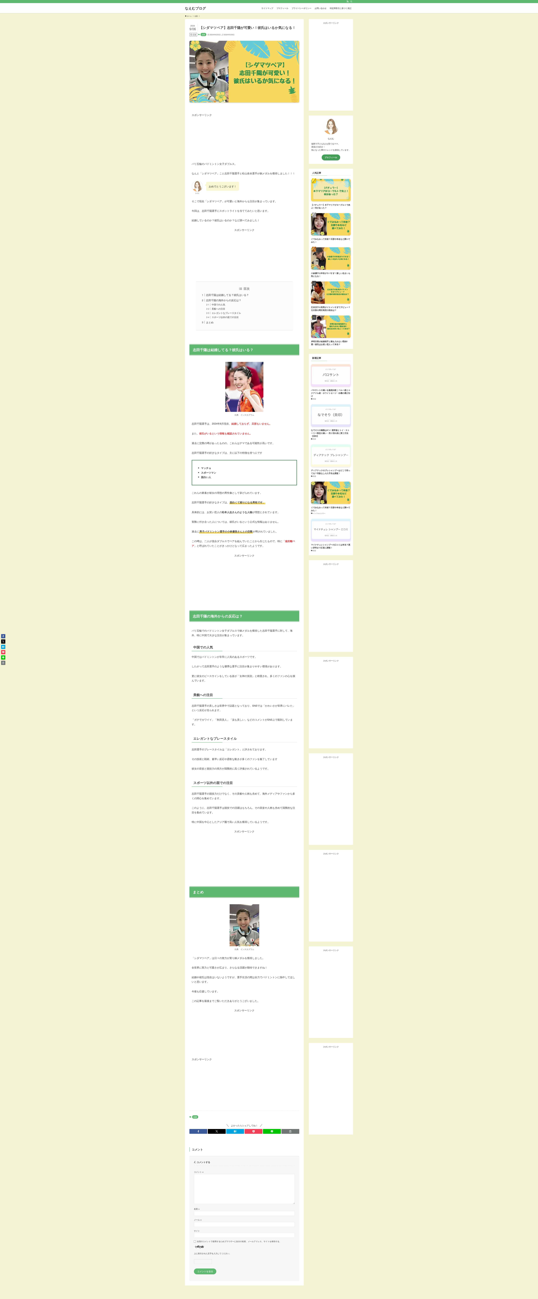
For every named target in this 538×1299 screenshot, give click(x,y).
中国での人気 (218, 304)
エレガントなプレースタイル (226, 313)
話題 (203, 34)
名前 (197, 1208)
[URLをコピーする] (290, 1131)
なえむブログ (195, 8)
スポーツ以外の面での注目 (225, 317)
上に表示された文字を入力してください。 (212, 1253)
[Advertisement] (244, 136)
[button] (198, 1131)
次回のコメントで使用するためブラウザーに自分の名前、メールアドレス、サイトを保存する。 (239, 1241)
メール (197, 1219)
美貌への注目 (218, 308)
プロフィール (331, 157)
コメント (198, 1171)
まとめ (210, 322)
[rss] (347, 1)
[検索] (351, 1)
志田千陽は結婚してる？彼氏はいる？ (227, 295)
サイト (197, 1230)
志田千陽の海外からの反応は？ (223, 300)
